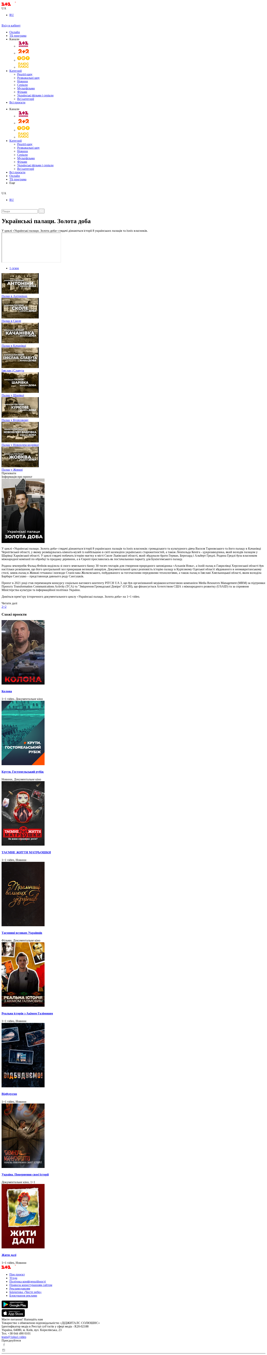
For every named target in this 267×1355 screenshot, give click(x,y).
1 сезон (14, 268)
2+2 (4, 606)
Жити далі (9, 1255)
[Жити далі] (133, 1216)
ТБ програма (17, 35)
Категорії (15, 70)
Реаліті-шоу (24, 74)
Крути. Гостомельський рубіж (23, 771)
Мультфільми (26, 88)
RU (11, 15)
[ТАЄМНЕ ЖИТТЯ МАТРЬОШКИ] (133, 813)
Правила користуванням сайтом (30, 1285)
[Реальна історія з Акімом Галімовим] (133, 974)
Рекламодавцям (19, 1288)
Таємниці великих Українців (22, 932)
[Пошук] (42, 211)
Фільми (22, 92)
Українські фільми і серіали (35, 95)
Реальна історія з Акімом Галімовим (27, 1013)
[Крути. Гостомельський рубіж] (133, 733)
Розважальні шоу (28, 77)
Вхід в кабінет (11, 25)
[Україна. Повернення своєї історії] (133, 1136)
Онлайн (14, 32)
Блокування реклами (23, 1295)
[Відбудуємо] (133, 1055)
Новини (22, 81)
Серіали (22, 84)
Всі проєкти (17, 102)
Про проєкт (17, 1274)
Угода (13, 1278)
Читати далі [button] (9, 603)
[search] (3, 189)
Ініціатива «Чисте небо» (25, 1292)
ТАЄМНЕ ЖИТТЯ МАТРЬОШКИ (26, 852)
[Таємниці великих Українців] (133, 894)
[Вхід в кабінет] (3, 22)
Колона (7, 691)
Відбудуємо (9, 1094)
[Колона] (133, 652)
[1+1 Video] (14, 4)
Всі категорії (25, 99)
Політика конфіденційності (27, 1281)
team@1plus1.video (14, 1337)
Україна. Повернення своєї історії (25, 1174)
